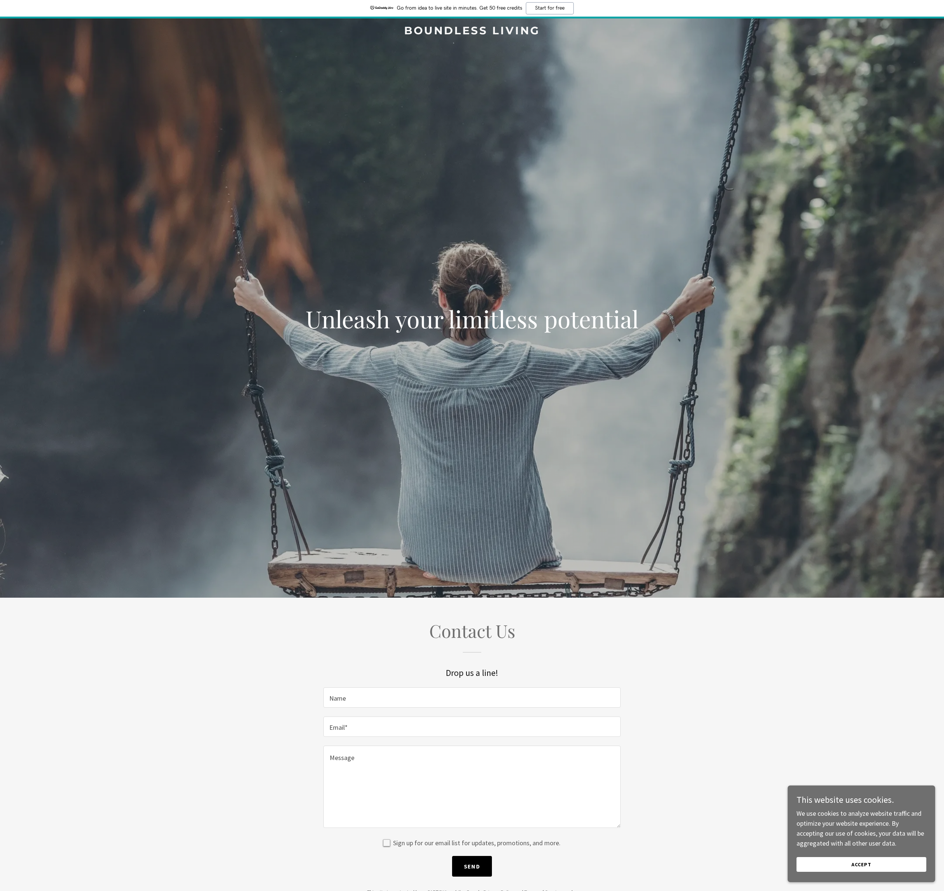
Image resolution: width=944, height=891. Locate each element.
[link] (471, 32)
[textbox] (471, 697)
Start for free (550, 8)
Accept (861, 864)
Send (472, 866)
